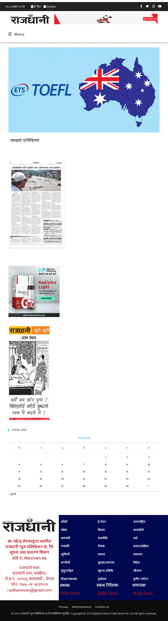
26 (41, 486)
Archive (51, 6)
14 (84, 472)
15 (105, 472)
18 (19, 479)
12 (41, 472)
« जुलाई (12, 494)
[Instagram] (154, 6)
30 (127, 486)
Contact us (102, 607)
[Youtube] (160, 6)
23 (127, 479)
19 (41, 479)
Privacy (63, 607)
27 (62, 486)
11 (19, 472)
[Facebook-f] (141, 6)
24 (148, 479)
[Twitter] (147, 6)
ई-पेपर (37, 6)
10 (149, 464)
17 (149, 472)
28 (84, 486)
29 (105, 486)
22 (105, 479)
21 (84, 479)
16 (127, 472)
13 (62, 472)
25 (19, 486)
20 (62, 479)
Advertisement (81, 607)
